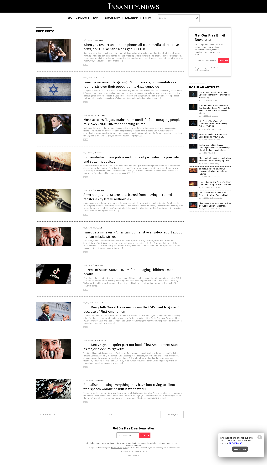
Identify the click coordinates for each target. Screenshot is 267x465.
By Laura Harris (100, 115)
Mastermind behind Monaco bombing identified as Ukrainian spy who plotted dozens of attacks (215, 147)
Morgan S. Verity (215, 129)
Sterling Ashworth (215, 198)
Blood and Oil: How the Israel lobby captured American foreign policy (215, 159)
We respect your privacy (119, 448)
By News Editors (100, 340)
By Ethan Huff (98, 265)
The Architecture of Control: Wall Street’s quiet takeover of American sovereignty (214, 95)
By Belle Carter (99, 190)
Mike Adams (213, 116)
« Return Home (47, 414)
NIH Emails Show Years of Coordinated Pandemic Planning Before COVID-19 (213, 123)
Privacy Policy (133, 455)
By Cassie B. (99, 153)
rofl (70, 18)
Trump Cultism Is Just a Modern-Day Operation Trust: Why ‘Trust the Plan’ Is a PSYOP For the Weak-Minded (214, 109)
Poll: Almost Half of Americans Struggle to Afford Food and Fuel (213, 194)
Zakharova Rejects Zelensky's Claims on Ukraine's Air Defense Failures (213, 171)
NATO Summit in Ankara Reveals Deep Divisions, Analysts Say (213, 135)
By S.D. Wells (98, 40)
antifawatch (82, 18)
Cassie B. (212, 153)
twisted (97, 18)
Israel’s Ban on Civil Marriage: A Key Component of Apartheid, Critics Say (215, 183)
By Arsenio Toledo (100, 78)
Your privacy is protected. (203, 68)
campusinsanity (112, 18)
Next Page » (172, 414)
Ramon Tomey (214, 100)
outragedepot (131, 18)
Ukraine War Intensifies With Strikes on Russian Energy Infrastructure (215, 204)
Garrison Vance (214, 140)
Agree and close (240, 449)
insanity (147, 18)
